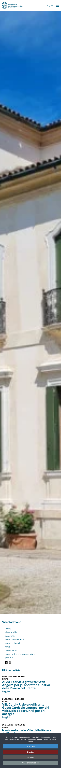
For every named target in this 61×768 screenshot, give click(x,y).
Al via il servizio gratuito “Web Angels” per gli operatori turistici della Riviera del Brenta (26, 685)
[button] (57, 5)
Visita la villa (11, 632)
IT (48, 5)
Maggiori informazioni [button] (30, 762)
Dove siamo (10, 650)
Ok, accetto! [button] (30, 746)
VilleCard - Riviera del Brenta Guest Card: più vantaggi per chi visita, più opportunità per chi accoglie (25, 709)
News (7, 646)
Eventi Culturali (12, 643)
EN (52, 5)
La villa (8, 628)
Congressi (10, 635)
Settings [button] (30, 757)
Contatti (9, 657)
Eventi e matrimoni (14, 639)
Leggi (5, 691)
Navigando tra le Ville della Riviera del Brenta (26, 731)
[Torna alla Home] (12, 5)
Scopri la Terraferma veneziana (20, 654)
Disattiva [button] (30, 752)
